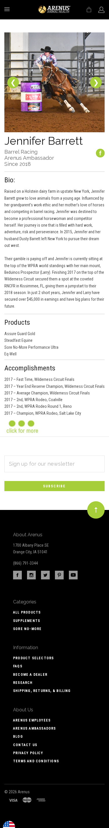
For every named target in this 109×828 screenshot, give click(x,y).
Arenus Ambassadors (34, 728)
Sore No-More (27, 629)
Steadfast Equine (18, 340)
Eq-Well (10, 354)
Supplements (26, 621)
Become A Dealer (30, 675)
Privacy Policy (28, 753)
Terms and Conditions (36, 761)
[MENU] (8, 9)
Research (23, 683)
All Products (27, 612)
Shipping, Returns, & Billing (42, 691)
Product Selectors (33, 658)
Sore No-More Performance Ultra (31, 347)
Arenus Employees (32, 720)
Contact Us (25, 745)
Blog (18, 737)
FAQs (17, 666)
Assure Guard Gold (19, 333)
